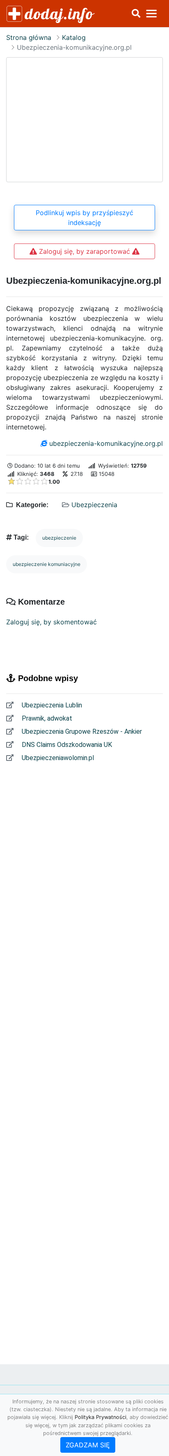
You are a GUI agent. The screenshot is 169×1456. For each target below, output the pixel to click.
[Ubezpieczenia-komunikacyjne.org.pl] (84, 120)
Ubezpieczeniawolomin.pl (57, 758)
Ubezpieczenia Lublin (51, 705)
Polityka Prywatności (100, 1417)
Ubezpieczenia (94, 505)
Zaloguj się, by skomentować (51, 622)
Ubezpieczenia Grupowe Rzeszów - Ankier (81, 731)
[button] (135, 13)
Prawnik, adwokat (46, 718)
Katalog (74, 37)
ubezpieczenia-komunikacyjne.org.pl (106, 443)
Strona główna (28, 37)
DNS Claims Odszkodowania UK (66, 745)
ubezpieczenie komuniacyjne (46, 564)
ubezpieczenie (59, 538)
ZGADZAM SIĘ (88, 1445)
